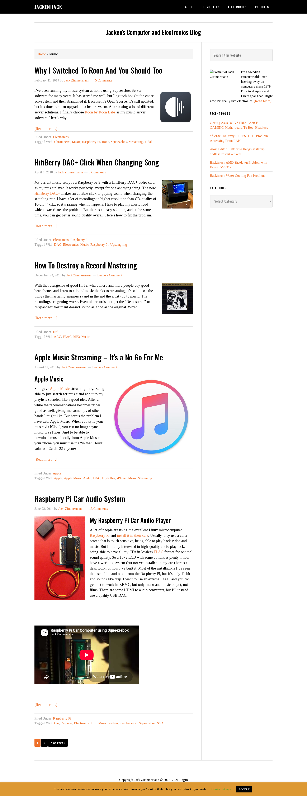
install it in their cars (132, 535)
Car (56, 723)
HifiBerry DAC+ (47, 193)
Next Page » (58, 742)
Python (113, 723)
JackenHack (48, 6)
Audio (87, 478)
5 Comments (103, 80)
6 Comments (97, 172)
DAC (57, 244)
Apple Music (60, 389)
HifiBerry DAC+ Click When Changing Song (96, 162)
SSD (160, 723)
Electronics (61, 137)
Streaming (136, 142)
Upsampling (118, 244)
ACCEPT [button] (244, 789)
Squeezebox (119, 142)
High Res (108, 478)
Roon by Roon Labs (100, 112)
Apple (57, 473)
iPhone (122, 478)
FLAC (67, 336)
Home (42, 54)
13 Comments (98, 508)
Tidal (148, 142)
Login (183, 780)
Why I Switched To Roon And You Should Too (98, 70)
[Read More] (262, 101)
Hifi (55, 332)
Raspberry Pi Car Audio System (79, 498)
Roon (105, 142)
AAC (57, 336)
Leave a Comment (109, 275)
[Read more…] (45, 129)
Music (76, 142)
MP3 (76, 336)
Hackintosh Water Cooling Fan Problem (237, 175)
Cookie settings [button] (221, 789)
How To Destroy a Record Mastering (85, 265)
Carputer (66, 723)
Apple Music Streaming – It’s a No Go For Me (98, 356)
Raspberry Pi (91, 142)
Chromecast (62, 142)
